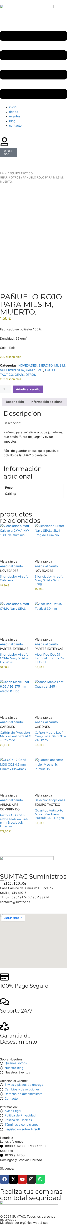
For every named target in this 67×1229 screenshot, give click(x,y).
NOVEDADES (27, 365)
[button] (33, 65)
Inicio (3, 173)
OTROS (15, 177)
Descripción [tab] (15, 402)
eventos (15, 116)
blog (12, 121)
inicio (12, 107)
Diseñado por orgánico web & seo (24, 1222)
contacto (15, 125)
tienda (13, 112)
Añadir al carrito (28, 389)
